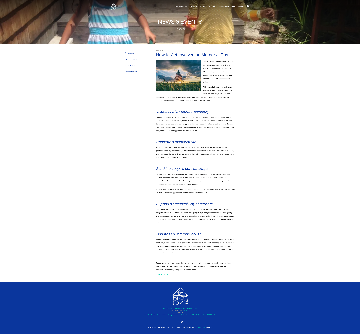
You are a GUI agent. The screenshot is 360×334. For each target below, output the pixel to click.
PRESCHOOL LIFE (198, 7)
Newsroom (129, 53)
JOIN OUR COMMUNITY (219, 7)
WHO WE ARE (181, 7)
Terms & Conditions (188, 327)
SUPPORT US (238, 7)
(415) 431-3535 (177, 310)
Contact (180, 312)
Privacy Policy (175, 327)
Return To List (163, 274)
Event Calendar (131, 59)
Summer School (131, 65)
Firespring (208, 327)
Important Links (131, 72)
